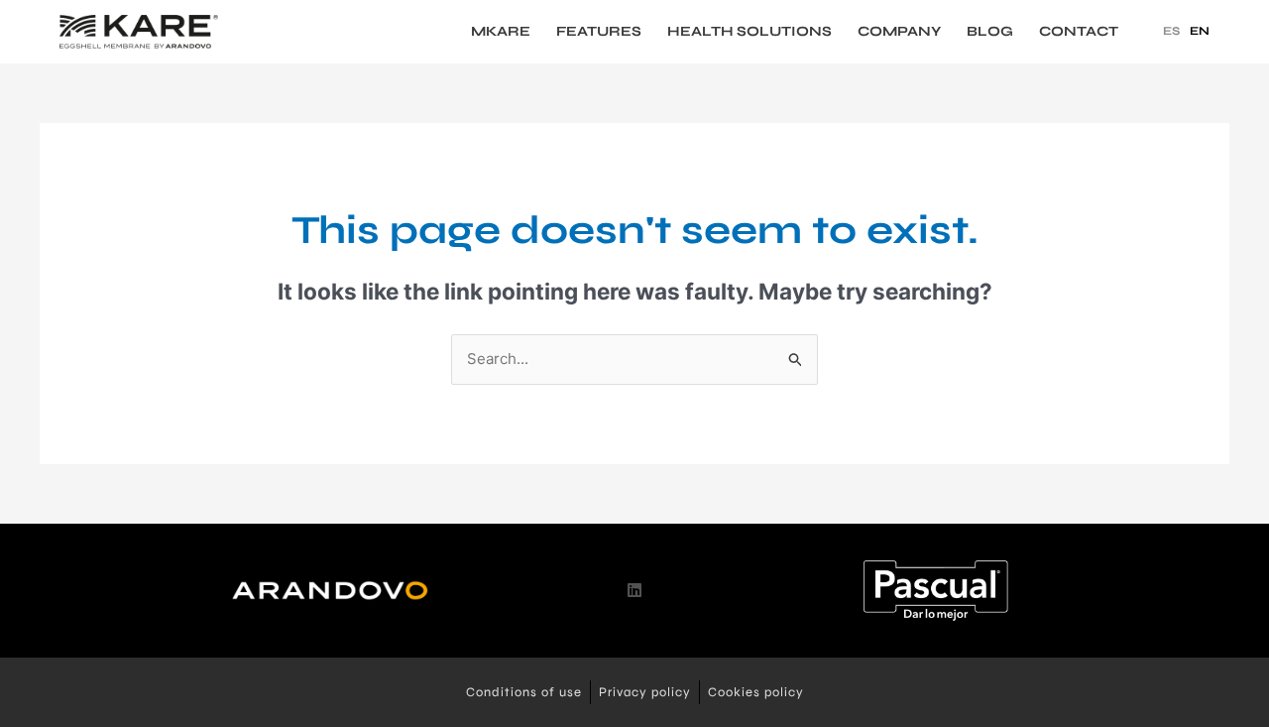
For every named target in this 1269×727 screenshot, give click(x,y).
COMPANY (899, 32)
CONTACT (1078, 32)
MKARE (500, 32)
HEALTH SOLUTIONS (749, 32)
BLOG (990, 32)
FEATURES (598, 32)
